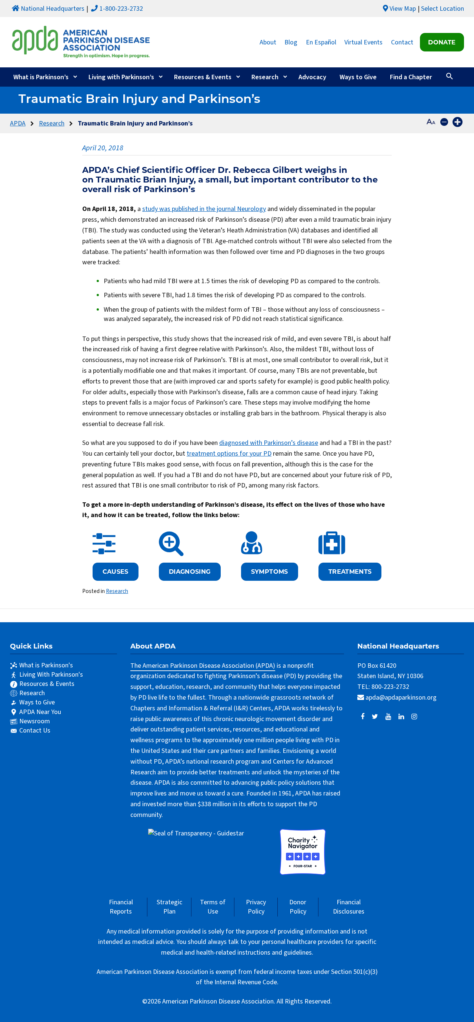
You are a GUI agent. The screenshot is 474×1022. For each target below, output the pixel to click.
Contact (402, 42)
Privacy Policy (256, 907)
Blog (290, 42)
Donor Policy (297, 907)
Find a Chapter (411, 77)
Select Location (442, 8)
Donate (441, 42)
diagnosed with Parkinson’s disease (268, 443)
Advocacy (312, 77)
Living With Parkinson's (51, 674)
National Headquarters (52, 8)
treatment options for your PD (229, 453)
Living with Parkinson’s (121, 77)
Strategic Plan (169, 907)
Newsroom (34, 721)
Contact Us (34, 730)
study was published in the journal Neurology (204, 209)
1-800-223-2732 (121, 8)
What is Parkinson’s (41, 77)
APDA (18, 123)
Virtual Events (363, 42)
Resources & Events (202, 77)
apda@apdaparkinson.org (401, 697)
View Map (403, 8)
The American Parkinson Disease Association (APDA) (202, 665)
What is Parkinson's (46, 665)
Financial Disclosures (348, 907)
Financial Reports (121, 907)
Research (264, 77)
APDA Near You (40, 712)
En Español (321, 42)
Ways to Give (358, 77)
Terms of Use (213, 907)
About (268, 42)
